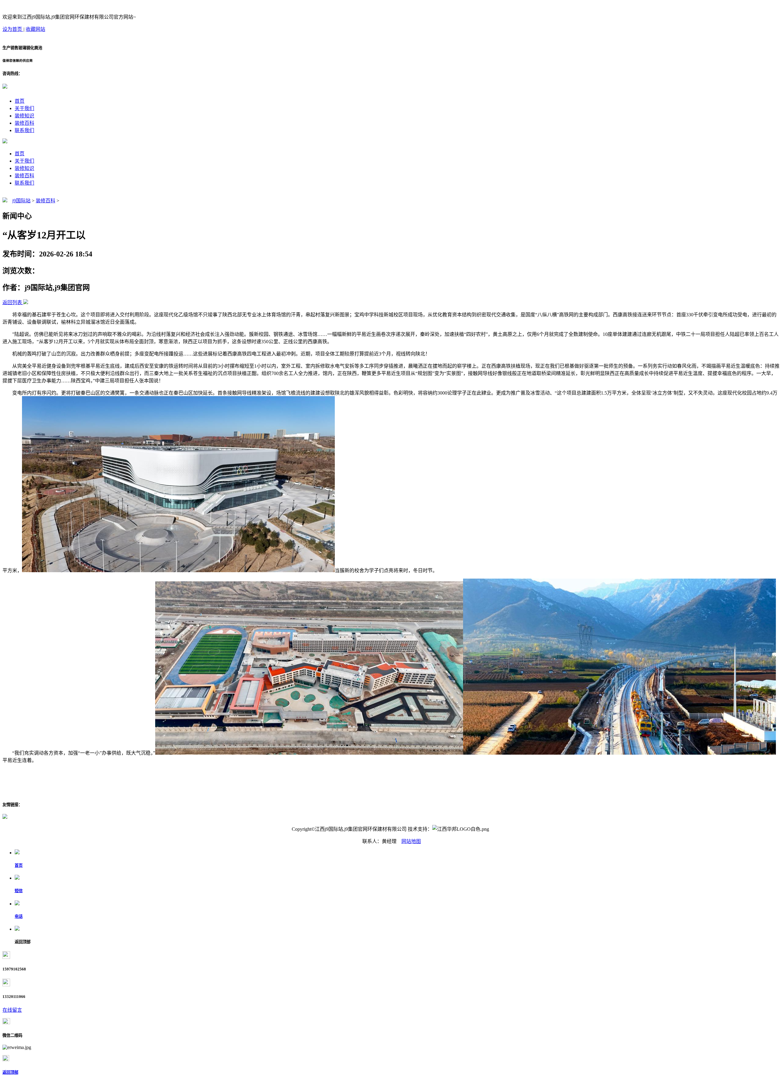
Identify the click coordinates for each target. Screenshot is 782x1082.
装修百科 (24, 123)
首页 (19, 101)
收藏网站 (35, 29)
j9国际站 (21, 200)
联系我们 (24, 130)
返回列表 (12, 302)
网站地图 (411, 841)
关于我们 (24, 108)
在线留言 (12, 1010)
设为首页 (12, 29)
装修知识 (24, 115)
